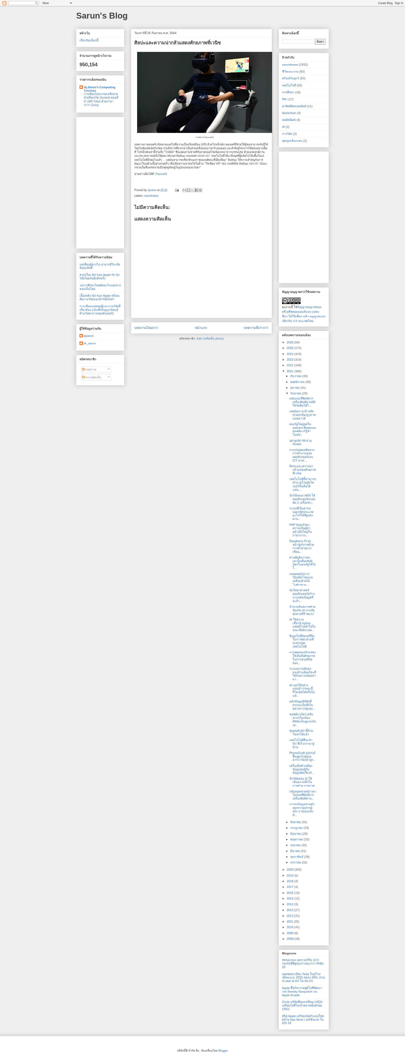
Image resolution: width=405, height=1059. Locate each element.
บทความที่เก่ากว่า (256, 328)
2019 (290, 875)
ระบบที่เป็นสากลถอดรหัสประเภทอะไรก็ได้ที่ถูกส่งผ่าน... (301, 514)
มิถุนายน (296, 833)
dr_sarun (90, 343)
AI (283, 126)
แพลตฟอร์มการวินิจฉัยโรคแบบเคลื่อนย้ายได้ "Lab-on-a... (301, 579)
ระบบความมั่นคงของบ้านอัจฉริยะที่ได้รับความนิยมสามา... (302, 674)
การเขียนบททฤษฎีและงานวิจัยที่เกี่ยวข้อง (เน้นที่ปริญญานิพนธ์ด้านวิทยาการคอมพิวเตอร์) (100, 309)
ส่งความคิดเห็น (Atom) (210, 338)
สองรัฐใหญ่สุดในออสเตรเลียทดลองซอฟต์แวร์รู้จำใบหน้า (302, 429)
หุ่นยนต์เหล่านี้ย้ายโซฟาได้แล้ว (301, 732)
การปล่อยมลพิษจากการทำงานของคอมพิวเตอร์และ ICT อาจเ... (301, 455)
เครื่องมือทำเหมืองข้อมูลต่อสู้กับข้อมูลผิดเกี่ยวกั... (301, 769)
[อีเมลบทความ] (177, 190)
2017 (290, 887)
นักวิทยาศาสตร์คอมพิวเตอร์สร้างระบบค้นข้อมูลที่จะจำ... (302, 595)
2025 (290, 348)
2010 (290, 927)
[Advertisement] (100, 182)
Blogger (222, 1050)
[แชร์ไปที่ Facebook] (196, 190)
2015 (290, 898)
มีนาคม (295, 851)
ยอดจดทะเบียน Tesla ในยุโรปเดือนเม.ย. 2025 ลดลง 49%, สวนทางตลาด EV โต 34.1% (303, 977)
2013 (290, 910)
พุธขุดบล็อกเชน (292, 140)
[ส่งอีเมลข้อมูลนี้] (184, 190)
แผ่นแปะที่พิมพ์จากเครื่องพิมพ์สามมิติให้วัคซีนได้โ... (302, 402)
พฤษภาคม (297, 839)
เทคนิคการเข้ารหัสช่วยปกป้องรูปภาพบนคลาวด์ (302, 415)
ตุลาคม (295, 387)
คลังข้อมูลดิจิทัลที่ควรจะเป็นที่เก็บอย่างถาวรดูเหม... (302, 705)
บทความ (90, 369)
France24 (161, 174)
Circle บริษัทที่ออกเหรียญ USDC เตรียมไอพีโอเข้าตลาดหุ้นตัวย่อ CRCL (302, 1005)
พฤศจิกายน (297, 382)
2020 (290, 869)
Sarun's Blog (102, 15)
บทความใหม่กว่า (146, 328)
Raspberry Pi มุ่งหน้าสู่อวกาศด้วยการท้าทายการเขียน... (301, 546)
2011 (290, 921)
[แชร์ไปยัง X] (192, 190)
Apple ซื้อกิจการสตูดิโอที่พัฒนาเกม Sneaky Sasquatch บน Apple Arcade (302, 991)
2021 (290, 371)
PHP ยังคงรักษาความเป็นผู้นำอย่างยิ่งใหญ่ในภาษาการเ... (300, 530)
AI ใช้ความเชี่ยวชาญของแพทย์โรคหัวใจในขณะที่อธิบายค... (302, 625)
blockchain (289, 113)
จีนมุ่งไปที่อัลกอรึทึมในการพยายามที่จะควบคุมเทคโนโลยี (301, 641)
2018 (290, 881)
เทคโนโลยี (289, 85)
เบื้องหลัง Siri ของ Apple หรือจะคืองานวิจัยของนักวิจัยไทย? (100, 297)
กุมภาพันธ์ (297, 856)
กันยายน (296, 393)
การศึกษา (288, 92)
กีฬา (285, 99)
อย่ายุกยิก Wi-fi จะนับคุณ (300, 442)
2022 (290, 365)
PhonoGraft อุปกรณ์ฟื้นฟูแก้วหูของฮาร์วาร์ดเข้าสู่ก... (302, 756)
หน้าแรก (201, 328)
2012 (290, 915)
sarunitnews (151, 195)
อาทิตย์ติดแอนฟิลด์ (294, 106)
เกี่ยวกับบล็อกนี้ (89, 40)
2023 (290, 359)
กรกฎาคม (297, 827)
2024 (290, 354)
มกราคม (296, 862)
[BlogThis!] (188, 190)
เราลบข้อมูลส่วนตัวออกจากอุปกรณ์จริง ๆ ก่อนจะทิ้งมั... (302, 809)
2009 (290, 933)
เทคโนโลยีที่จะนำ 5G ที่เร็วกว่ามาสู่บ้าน (301, 743)
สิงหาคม (296, 822)
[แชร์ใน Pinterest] (200, 190)
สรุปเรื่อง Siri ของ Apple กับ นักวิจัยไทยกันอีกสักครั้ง (100, 276)
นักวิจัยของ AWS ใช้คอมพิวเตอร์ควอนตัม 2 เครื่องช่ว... (302, 499)
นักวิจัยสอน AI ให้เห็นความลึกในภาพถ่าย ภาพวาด (302, 782)
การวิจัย (287, 133)
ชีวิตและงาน (290, 71)
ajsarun (89, 335)
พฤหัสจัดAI (289, 120)
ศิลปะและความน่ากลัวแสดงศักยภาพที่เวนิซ (302, 469)
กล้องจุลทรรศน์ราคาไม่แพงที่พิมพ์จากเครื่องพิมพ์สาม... (302, 795)
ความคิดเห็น (93, 377)
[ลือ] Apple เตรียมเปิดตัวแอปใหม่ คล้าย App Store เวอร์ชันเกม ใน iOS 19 (303, 1019)
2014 (290, 904)
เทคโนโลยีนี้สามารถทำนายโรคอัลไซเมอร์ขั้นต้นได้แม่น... (302, 484)
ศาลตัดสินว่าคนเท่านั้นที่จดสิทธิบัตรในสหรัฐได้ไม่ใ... (302, 563)
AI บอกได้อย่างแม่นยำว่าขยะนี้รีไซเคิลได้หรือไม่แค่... (302, 690)
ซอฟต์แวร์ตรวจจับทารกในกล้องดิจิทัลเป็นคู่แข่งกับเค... (302, 719)
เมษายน (295, 845)
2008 (290, 938)
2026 (290, 342)
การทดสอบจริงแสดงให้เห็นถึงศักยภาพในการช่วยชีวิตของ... (302, 657)
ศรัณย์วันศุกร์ (290, 78)
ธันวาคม (296, 376)
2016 (290, 892)
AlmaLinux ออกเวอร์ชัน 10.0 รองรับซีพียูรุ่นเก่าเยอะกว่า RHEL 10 (303, 963)
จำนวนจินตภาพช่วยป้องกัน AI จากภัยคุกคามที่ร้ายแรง (302, 610)
